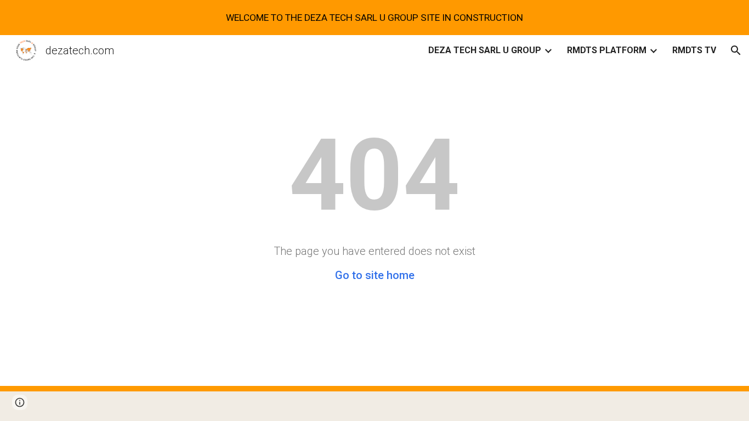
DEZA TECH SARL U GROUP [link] (484, 50)
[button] (736, 50)
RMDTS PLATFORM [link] (606, 50)
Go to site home (375, 275)
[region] (374, 17)
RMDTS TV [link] (694, 50)
